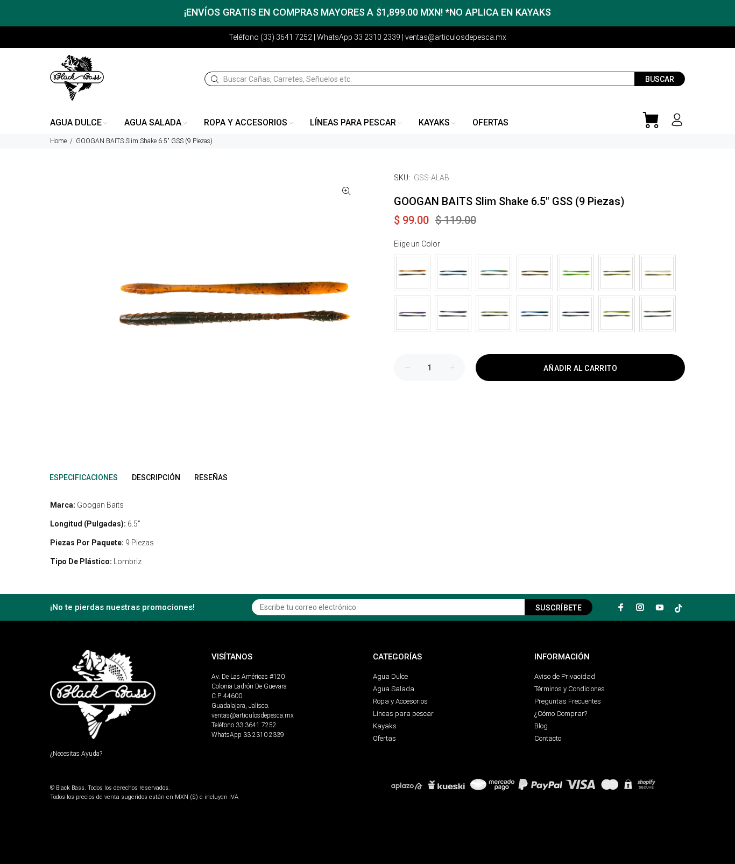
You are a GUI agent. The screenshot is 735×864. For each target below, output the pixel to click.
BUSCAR (659, 79)
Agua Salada (393, 689)
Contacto (547, 738)
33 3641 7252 (256, 725)
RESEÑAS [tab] (211, 477)
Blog (541, 726)
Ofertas (384, 738)
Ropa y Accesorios (400, 701)
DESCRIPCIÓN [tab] (156, 477)
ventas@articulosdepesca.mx (252, 715)
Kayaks (385, 726)
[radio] (412, 273)
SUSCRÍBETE (558, 607)
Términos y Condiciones (569, 689)
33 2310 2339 (263, 735)
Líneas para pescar (403, 714)
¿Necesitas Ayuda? (76, 753)
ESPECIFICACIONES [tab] (84, 477)
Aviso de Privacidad (564, 676)
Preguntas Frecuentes (567, 701)
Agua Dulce (390, 676)
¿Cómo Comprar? (560, 714)
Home (58, 141)
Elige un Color (417, 244)
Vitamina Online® (75, 778)
